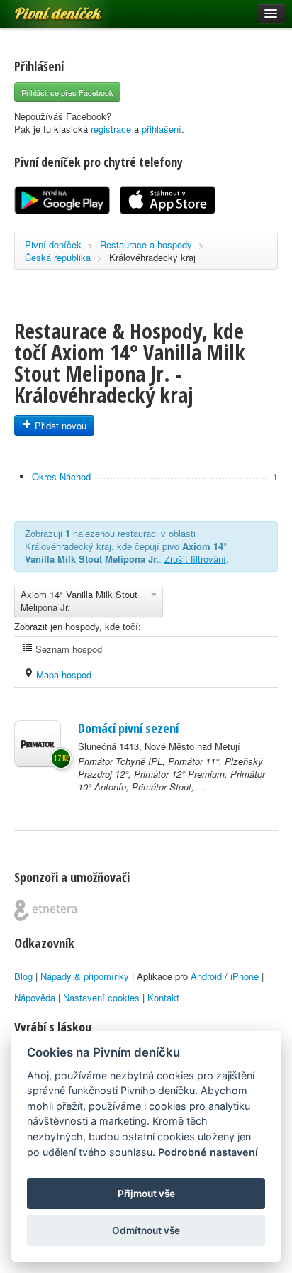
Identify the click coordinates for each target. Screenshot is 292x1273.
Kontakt (163, 997)
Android (206, 976)
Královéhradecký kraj (152, 257)
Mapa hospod (62, 674)
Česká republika (58, 257)
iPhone (244, 976)
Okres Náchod (61, 476)
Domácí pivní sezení (128, 728)
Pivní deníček (42, 8)
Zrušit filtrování (195, 559)
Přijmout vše (146, 1193)
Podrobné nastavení (208, 1152)
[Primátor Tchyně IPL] (37, 743)
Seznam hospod (67, 649)
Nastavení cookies (101, 997)
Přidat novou (59, 425)
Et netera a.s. (45, 910)
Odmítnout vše (146, 1230)
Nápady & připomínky (84, 976)
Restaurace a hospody (146, 244)
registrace (111, 129)
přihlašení (161, 129)
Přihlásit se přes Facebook (67, 92)
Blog (23, 976)
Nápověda (34, 997)
